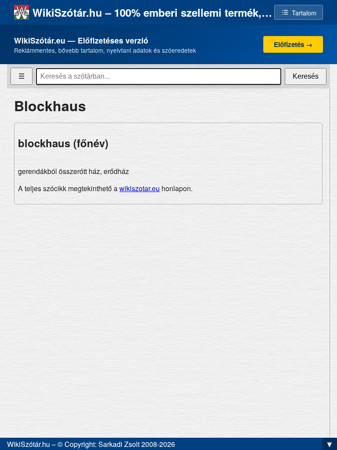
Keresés (306, 76)
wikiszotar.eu (139, 188)
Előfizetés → (293, 44)
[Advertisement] (168, 272)
